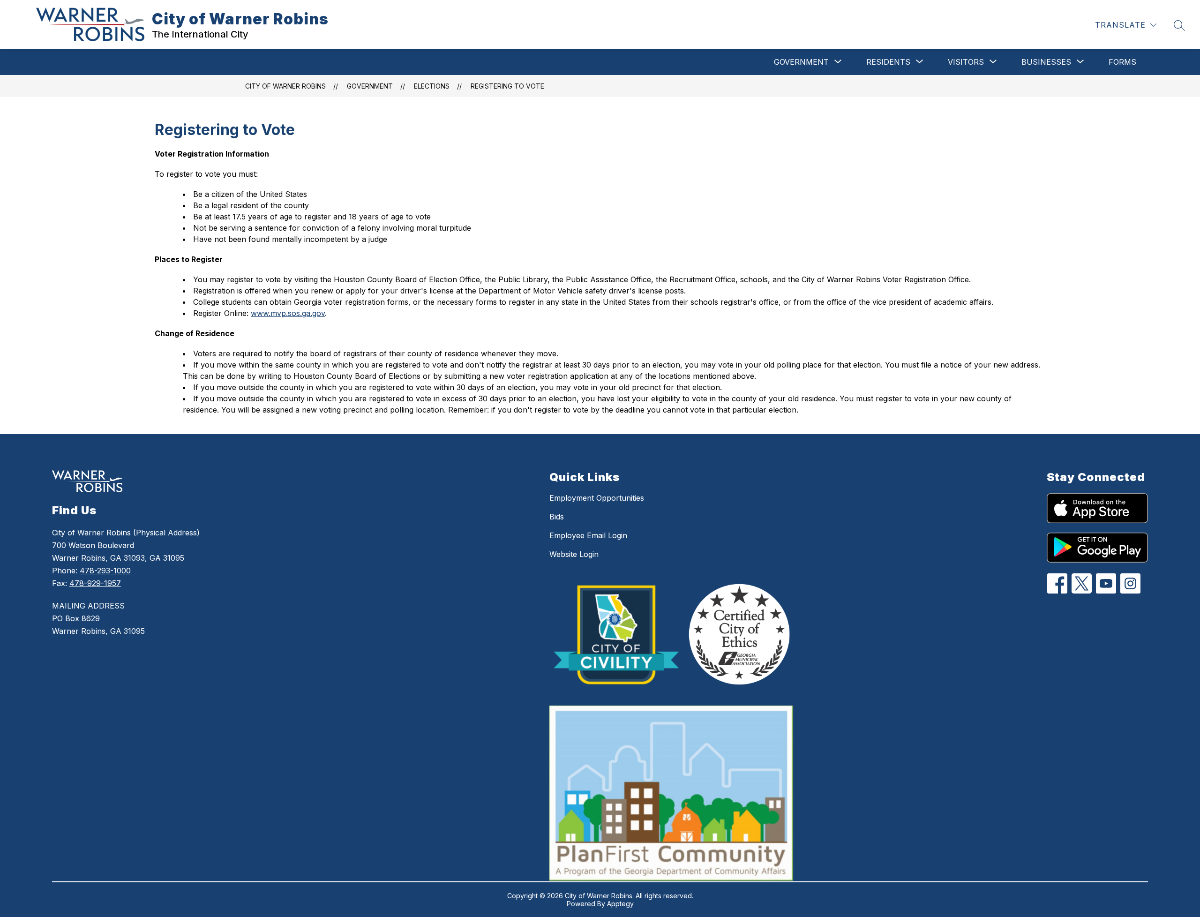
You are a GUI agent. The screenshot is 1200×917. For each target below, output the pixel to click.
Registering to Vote (507, 86)
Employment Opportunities (596, 498)
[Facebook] (1057, 583)
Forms (1122, 62)
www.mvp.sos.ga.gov (288, 313)
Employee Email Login (588, 535)
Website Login (574, 554)
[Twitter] (1081, 583)
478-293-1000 (105, 570)
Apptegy (620, 904)
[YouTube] (1106, 583)
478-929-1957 (95, 583)
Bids (556, 516)
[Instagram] (1130, 583)
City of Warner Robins (285, 86)
